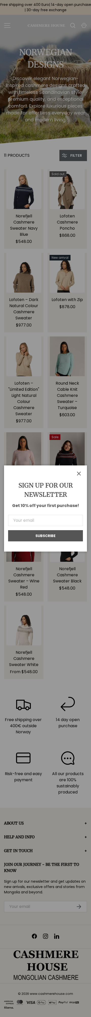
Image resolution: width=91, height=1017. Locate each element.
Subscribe (45, 535)
